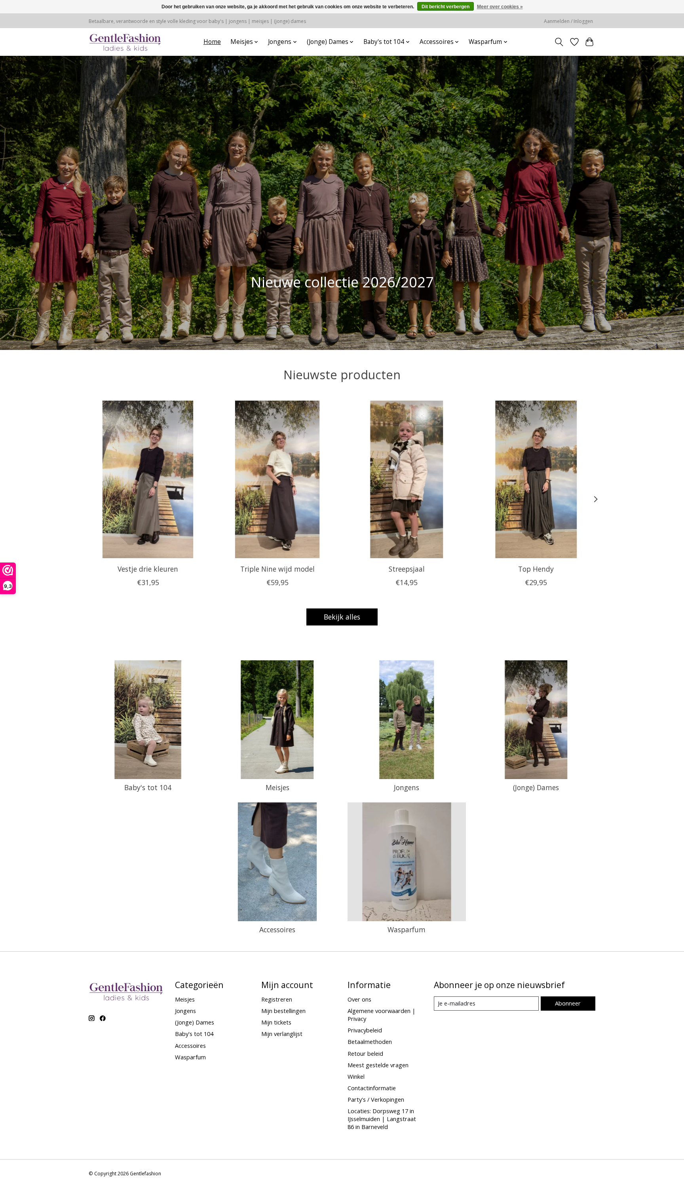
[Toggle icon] (559, 42)
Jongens (406, 787)
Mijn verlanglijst (281, 1034)
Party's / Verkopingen (376, 1099)
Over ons (359, 999)
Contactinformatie (372, 1088)
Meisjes (277, 787)
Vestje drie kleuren (148, 568)
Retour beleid (365, 1053)
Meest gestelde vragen (378, 1065)
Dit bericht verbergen (445, 7)
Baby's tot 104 (147, 787)
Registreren (276, 999)
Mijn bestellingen (283, 1011)
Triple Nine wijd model (277, 568)
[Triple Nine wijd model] (277, 479)
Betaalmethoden (370, 1041)
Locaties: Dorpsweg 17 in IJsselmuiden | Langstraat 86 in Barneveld (382, 1119)
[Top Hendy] (536, 479)
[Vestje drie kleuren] (148, 479)
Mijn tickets (276, 1022)
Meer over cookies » (500, 7)
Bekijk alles (342, 617)
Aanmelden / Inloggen (568, 21)
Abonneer (568, 1003)
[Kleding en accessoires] (125, 42)
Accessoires (277, 929)
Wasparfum (407, 929)
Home (212, 42)
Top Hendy (536, 568)
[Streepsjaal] (407, 479)
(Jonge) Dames (536, 787)
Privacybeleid (365, 1030)
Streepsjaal (407, 568)
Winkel (356, 1076)
